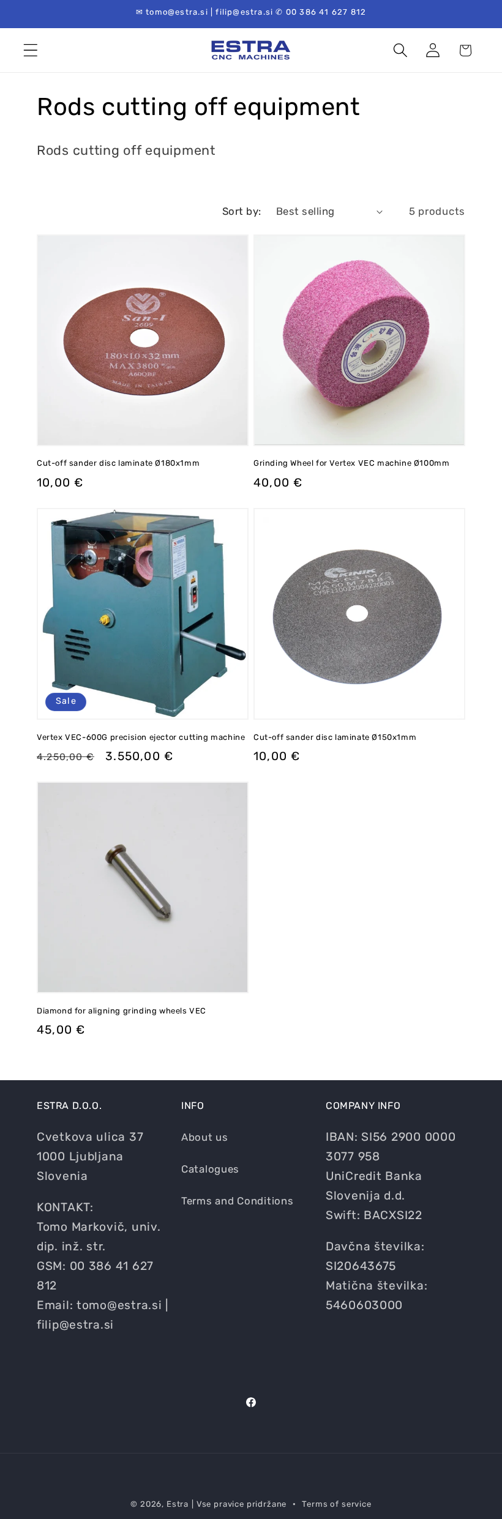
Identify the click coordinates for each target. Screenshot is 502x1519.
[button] (31, 50)
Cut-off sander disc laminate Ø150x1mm (334, 737)
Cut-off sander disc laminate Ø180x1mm (118, 463)
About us (204, 1137)
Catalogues (210, 1169)
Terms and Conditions (237, 1201)
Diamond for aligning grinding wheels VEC (121, 1010)
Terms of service (336, 1504)
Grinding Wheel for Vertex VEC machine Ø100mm (351, 463)
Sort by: (241, 211)
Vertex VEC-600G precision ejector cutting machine (141, 737)
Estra (178, 1504)
